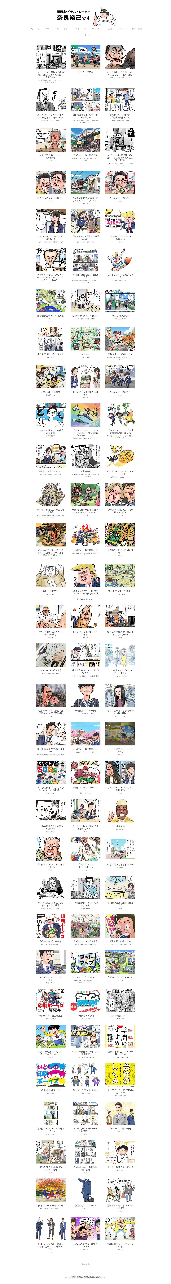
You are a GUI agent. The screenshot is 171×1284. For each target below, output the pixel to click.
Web (47, 29)
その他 (76, 29)
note (85, 29)
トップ (31, 29)
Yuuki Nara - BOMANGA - (82, 1276)
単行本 (66, 29)
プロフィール (121, 29)
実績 (110, 29)
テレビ (56, 29)
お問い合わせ (137, 29)
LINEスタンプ (97, 29)
